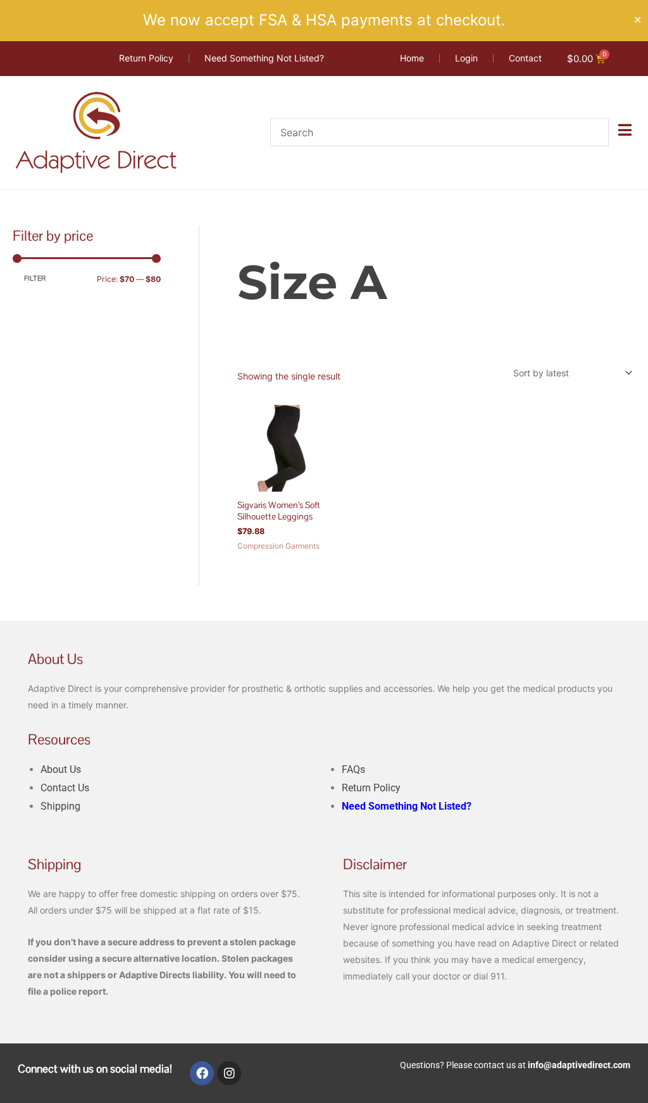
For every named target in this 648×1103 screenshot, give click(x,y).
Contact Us (64, 788)
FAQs (353, 769)
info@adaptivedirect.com (579, 1065)
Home (249, 233)
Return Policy (371, 788)
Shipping (60, 806)
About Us (60, 769)
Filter (35, 278)
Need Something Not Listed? (406, 806)
